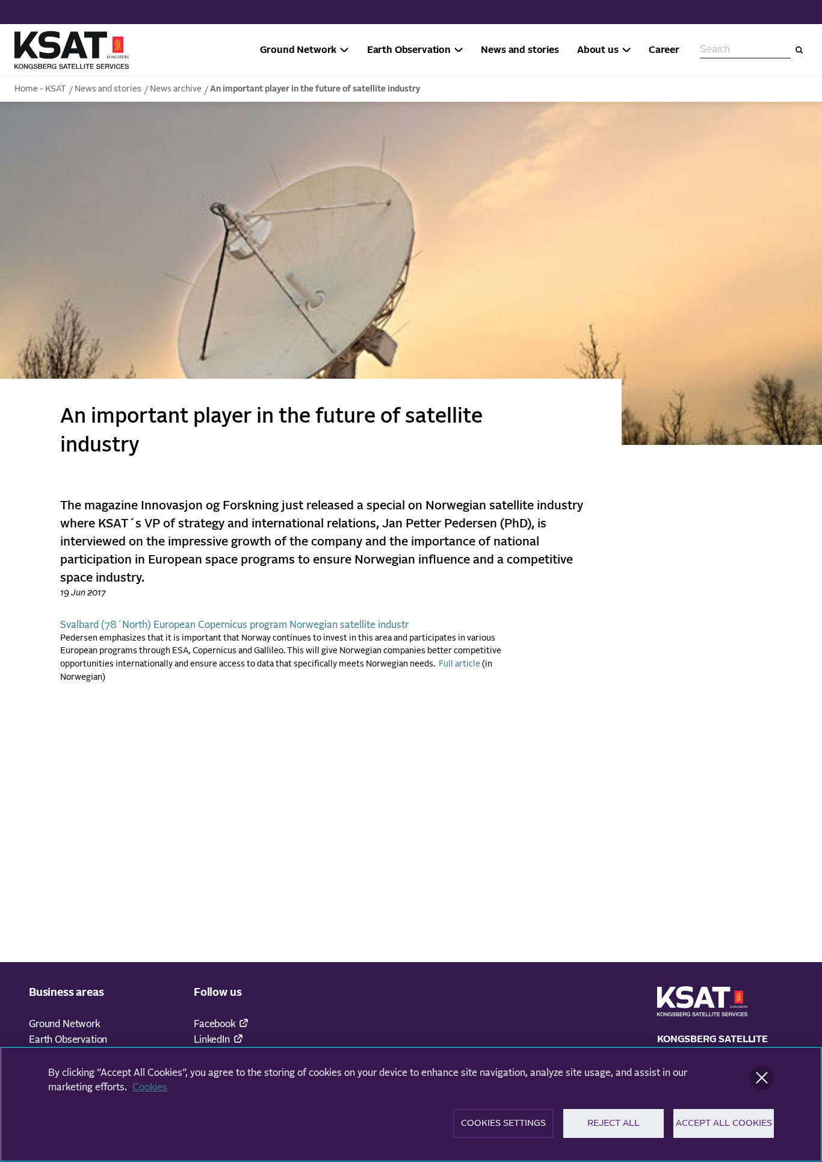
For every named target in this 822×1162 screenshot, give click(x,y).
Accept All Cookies (724, 1123)
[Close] (762, 1078)
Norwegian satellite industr (349, 625)
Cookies (149, 1087)
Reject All (613, 1123)
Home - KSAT (40, 89)
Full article (459, 664)
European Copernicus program (220, 625)
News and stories (108, 89)
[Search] (799, 50)
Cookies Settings (503, 1123)
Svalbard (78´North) (105, 625)
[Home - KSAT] (71, 50)
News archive (176, 89)
